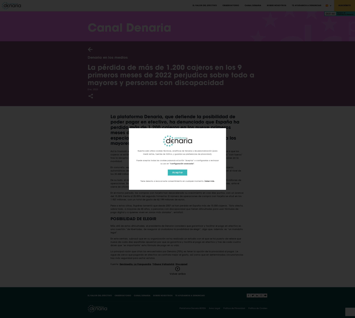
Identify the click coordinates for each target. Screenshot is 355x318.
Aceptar (177, 172)
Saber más (209, 181)
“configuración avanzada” (182, 164)
